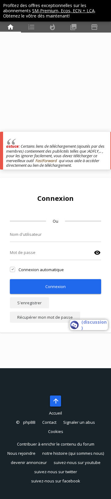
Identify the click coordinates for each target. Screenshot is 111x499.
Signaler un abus (79, 422)
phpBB (29, 422)
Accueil (55, 413)
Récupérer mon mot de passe (45, 317)
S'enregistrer (29, 303)
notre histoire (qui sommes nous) (73, 453)
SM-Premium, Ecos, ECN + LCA (63, 11)
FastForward (46, 160)
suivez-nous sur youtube (77, 462)
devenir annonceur (29, 462)
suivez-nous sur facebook (55, 481)
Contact (49, 422)
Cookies (55, 431)
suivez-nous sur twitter (55, 471)
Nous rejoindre (21, 453)
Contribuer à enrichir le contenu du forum (55, 444)
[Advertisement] (55, 76)
